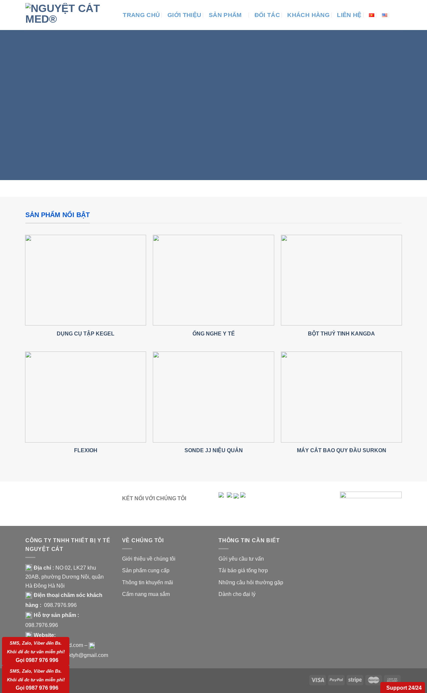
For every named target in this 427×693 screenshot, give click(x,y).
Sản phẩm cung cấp (145, 570)
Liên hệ (349, 15)
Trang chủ (141, 15)
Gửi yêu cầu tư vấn (241, 559)
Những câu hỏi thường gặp (251, 582)
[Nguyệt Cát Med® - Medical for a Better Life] (65, 15)
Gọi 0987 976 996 (36, 652)
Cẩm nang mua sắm (146, 594)
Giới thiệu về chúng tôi (148, 559)
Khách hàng (308, 15)
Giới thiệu (184, 15)
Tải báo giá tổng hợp (243, 570)
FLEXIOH (85, 450)
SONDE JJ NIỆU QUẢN (213, 450)
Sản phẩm (225, 15)
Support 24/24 (404, 688)
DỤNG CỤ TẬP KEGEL (85, 333)
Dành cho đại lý (237, 594)
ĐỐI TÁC (267, 15)
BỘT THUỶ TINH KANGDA (341, 333)
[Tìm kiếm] (398, 14)
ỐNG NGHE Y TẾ (213, 333)
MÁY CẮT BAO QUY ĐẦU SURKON (341, 450)
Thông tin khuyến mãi (147, 582)
